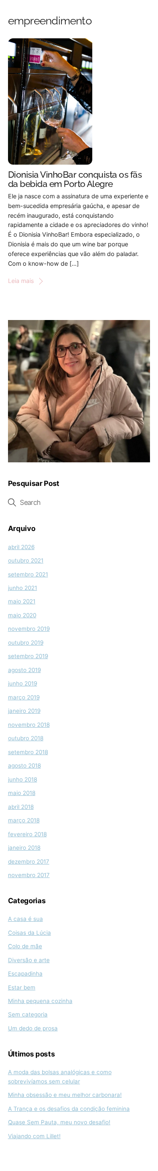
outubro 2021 (25, 560)
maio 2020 (22, 615)
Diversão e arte (29, 960)
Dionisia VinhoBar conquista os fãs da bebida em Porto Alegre (75, 179)
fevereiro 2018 (27, 834)
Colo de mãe (25, 946)
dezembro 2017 (28, 861)
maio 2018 (21, 793)
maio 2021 (21, 601)
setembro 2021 (28, 574)
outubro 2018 (25, 738)
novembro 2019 (29, 628)
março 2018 (24, 820)
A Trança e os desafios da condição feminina (69, 1108)
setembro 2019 (28, 656)
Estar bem (21, 987)
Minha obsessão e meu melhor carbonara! (65, 1094)
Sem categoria (28, 1014)
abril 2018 (21, 806)
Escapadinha (25, 973)
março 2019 (24, 697)
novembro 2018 (29, 724)
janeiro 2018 (24, 847)
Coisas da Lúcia (29, 932)
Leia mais (21, 280)
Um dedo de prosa (33, 1028)
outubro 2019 (25, 642)
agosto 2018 (24, 765)
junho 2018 (22, 779)
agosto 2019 (24, 670)
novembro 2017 (29, 875)
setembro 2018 (28, 752)
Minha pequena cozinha (40, 1001)
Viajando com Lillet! (34, 1136)
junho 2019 (22, 683)
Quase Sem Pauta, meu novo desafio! (59, 1122)
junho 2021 (22, 587)
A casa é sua (25, 918)
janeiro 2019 (24, 710)
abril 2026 (21, 547)
